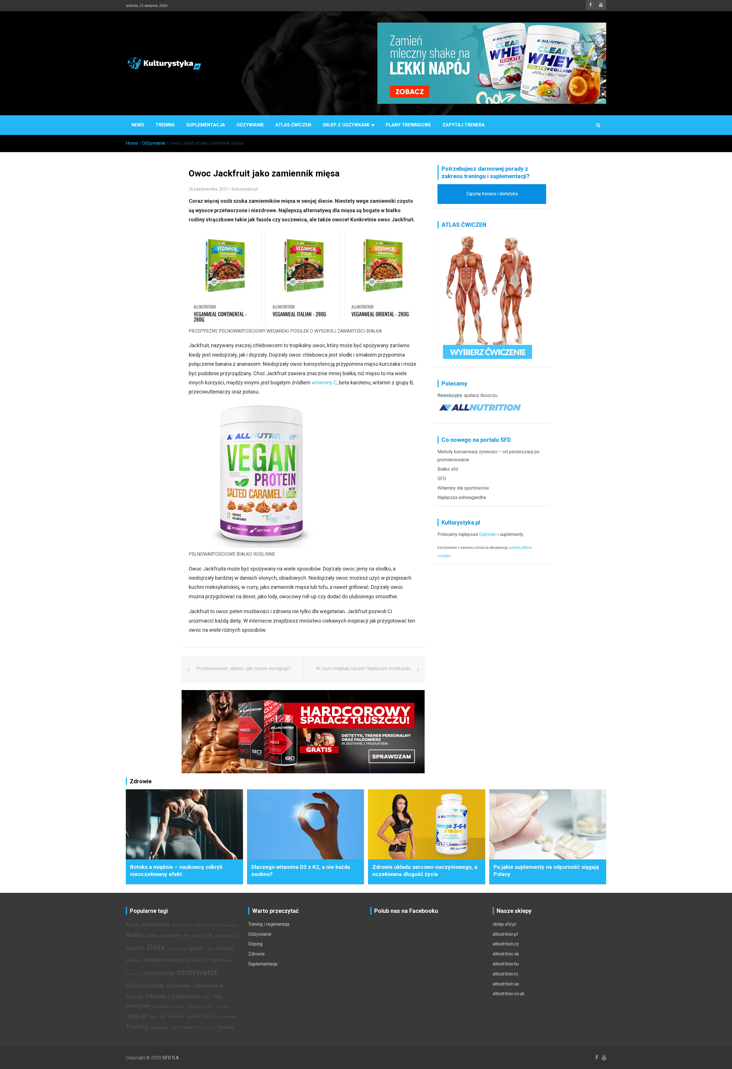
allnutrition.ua (506, 984)
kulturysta (178, 960)
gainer (196, 948)
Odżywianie (250, 125)
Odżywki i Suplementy (173, 996)
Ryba (153, 1017)
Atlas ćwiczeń (293, 125)
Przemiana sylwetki (200, 1006)
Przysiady (223, 1006)
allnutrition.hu (506, 964)
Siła (162, 1016)
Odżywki (487, 534)
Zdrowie (256, 954)
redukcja (136, 1015)
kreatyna (154, 959)
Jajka (210, 949)
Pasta (206, 997)
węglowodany (160, 1028)
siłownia (176, 1016)
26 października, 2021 (208, 189)
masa (216, 960)
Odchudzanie (145, 985)
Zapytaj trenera (463, 125)
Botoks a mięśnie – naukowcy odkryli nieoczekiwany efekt (176, 870)
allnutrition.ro (505, 974)
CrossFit (135, 948)
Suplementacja (205, 125)
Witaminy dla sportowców (463, 488)
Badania (200, 925)
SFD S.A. (171, 1057)
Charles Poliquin (226, 936)
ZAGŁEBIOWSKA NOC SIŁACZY (193, 1028)
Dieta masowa (177, 949)
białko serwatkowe (163, 935)
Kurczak (199, 960)
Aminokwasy (156, 924)
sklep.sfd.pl (504, 924)
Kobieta (224, 948)
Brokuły (197, 936)
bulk (208, 935)
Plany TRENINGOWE (408, 125)
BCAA (213, 925)
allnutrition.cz (506, 944)
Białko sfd (447, 469)
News (138, 125)
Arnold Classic (182, 925)
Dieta (156, 947)
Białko (135, 934)
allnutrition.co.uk (508, 993)
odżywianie (178, 986)
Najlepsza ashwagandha (461, 497)
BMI (187, 936)
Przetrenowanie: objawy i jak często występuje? (243, 668)
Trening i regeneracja (268, 924)
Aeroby (132, 925)
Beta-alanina (228, 925)
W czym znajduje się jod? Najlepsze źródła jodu (363, 668)
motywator (197, 972)
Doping (255, 944)
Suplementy (228, 1017)
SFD (441, 478)
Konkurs (133, 960)
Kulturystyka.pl (245, 189)
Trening (165, 125)
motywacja (158, 973)
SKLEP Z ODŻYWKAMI (346, 125)
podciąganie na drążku (168, 1006)
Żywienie (225, 1027)
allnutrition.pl (505, 934)
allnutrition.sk (506, 954)
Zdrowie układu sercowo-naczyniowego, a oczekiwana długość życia (424, 870)
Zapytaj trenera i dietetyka (492, 193)
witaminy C (324, 382)
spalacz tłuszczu (481, 395)
